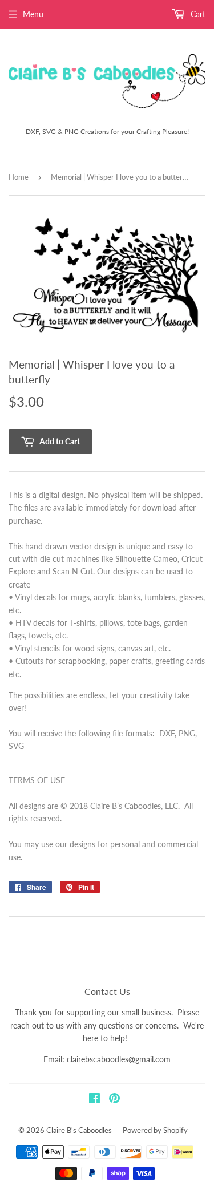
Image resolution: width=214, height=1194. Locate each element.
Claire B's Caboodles (79, 1130)
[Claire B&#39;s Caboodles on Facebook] (94, 1099)
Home (19, 176)
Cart (196, 14)
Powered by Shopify (155, 1130)
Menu (33, 14)
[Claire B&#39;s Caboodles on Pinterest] (114, 1099)
